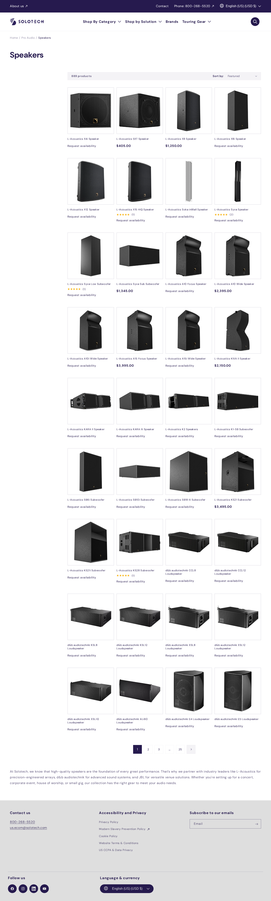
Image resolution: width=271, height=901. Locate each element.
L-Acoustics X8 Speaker (180, 139)
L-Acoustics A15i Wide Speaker (185, 358)
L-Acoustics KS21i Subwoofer (86, 570)
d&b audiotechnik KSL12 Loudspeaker (131, 647)
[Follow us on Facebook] (12, 888)
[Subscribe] (256, 824)
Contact (162, 6)
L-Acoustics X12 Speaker (83, 209)
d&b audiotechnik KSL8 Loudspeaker (82, 647)
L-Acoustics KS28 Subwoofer (135, 570)
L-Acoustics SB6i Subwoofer (86, 499)
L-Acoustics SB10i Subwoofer (135, 499)
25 (180, 749)
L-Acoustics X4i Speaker (83, 139)
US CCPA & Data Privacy (116, 850)
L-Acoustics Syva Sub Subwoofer (138, 284)
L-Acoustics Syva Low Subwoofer (89, 284)
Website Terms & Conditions (118, 843)
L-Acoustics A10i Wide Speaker (87, 358)
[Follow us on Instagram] (23, 888)
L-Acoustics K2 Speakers (181, 429)
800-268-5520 (22, 822)
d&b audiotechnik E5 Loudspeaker (236, 719)
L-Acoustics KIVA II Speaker (232, 358)
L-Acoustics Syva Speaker (231, 209)
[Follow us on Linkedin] (33, 888)
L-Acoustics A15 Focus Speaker (136, 358)
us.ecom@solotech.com (28, 828)
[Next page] (191, 749)
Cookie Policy (108, 836)
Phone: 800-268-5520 (192, 6)
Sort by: (218, 76)
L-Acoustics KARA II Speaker (86, 429)
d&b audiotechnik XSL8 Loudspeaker (180, 647)
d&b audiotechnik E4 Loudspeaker (187, 719)
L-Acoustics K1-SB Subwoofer (233, 429)
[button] (102, 22)
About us (17, 6)
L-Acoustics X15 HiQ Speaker (135, 209)
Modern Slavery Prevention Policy (122, 829)
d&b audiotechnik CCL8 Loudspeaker (180, 572)
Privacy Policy (108, 822)
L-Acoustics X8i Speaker (230, 139)
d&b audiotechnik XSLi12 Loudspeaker (83, 721)
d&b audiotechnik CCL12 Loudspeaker (230, 572)
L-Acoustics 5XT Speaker (132, 139)
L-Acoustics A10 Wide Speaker (234, 284)
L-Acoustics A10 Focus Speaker (185, 284)
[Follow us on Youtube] (44, 888)
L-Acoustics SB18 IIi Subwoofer (185, 499)
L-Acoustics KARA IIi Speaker (135, 429)
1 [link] (137, 749)
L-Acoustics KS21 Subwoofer (233, 499)
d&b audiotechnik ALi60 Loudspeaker (132, 721)
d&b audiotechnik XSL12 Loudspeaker (229, 647)
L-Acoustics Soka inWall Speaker (186, 209)
